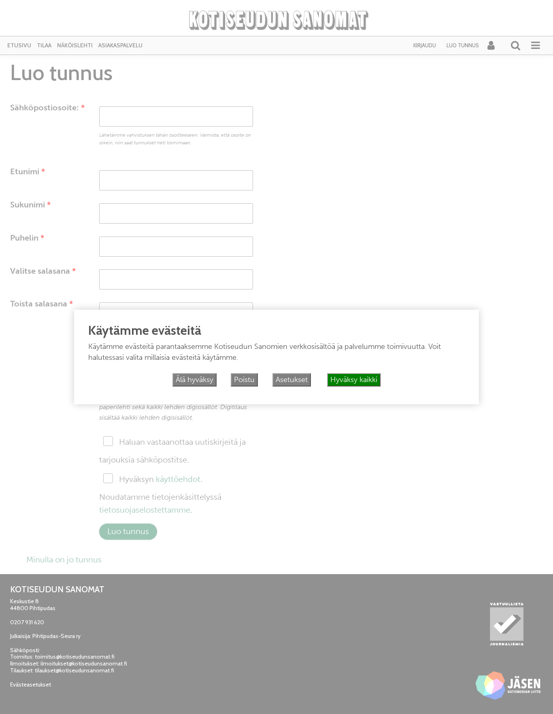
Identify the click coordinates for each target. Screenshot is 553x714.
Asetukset (292, 379)
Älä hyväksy (194, 379)
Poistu (244, 379)
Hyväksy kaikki (353, 379)
